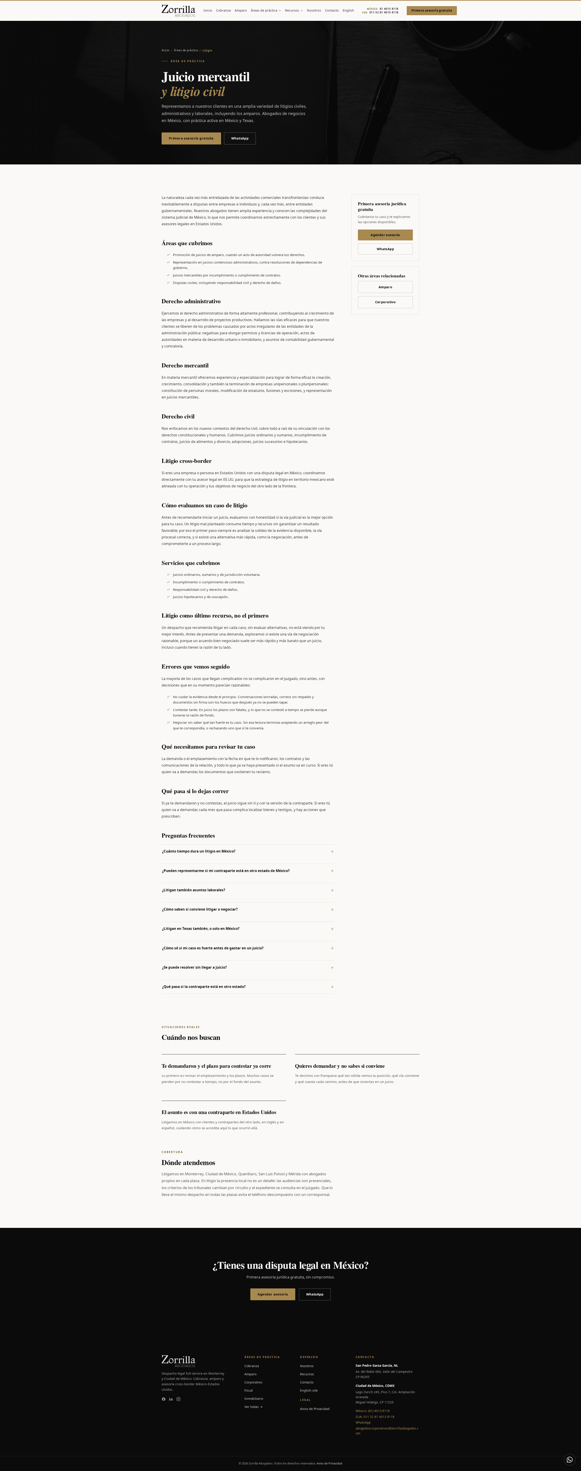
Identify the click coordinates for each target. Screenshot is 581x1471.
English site (309, 1390)
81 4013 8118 (382, 8)
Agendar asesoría (385, 235)
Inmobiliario (253, 1398)
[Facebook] (164, 1400)
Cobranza (223, 10)
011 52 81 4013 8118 (380, 12)
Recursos (292, 10)
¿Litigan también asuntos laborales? (193, 890)
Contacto (332, 10)
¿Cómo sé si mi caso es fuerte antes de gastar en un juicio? (212, 948)
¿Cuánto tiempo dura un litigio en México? (198, 851)
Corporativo (385, 302)
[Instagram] (178, 1400)
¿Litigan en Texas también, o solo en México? (200, 928)
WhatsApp (240, 138)
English (348, 10)
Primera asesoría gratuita (431, 10)
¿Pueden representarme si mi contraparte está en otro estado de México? (226, 870)
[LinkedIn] (171, 1400)
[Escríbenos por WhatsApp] (570, 1460)
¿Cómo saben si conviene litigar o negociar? (200, 909)
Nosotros (314, 10)
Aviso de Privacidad (315, 1409)
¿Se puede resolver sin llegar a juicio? (194, 967)
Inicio (208, 10)
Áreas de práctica (264, 10)
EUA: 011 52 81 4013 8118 (375, 1417)
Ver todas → (253, 1407)
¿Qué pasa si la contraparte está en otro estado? (204, 986)
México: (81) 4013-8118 (373, 1411)
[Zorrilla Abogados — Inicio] (178, 11)
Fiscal (248, 1390)
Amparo (241, 10)
